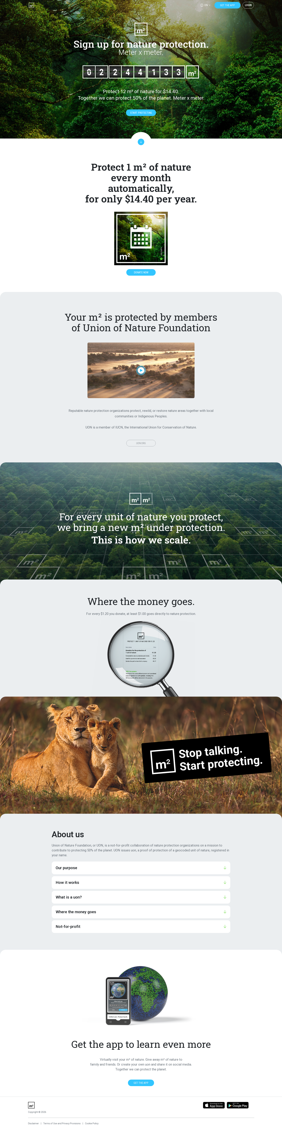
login (248, 5)
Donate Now (141, 272)
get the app (227, 5)
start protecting (141, 112)
